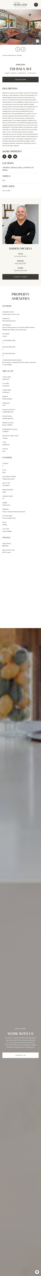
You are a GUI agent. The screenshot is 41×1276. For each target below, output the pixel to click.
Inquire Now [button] (20, 79)
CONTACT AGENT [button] (20, 277)
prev (18, 49)
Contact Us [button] (20, 1055)
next (23, 49)
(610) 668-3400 (20, 263)
